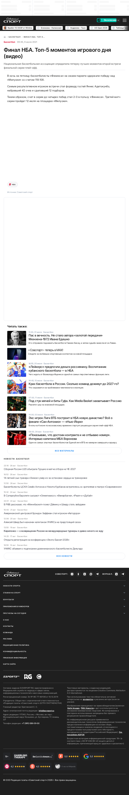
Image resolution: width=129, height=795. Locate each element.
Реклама (7, 639)
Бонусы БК (8, 599)
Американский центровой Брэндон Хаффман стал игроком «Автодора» (42, 513)
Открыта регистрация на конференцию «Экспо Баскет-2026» (36, 539)
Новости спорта (11, 586)
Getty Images (73, 708)
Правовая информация (15, 658)
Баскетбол (9, 42)
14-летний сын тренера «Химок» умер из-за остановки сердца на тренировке (45, 477)
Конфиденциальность (14, 651)
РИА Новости (87, 708)
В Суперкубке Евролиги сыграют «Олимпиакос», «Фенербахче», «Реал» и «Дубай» (48, 495)
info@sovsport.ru (46, 710)
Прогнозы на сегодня (14, 613)
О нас (6, 620)
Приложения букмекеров (16, 606)
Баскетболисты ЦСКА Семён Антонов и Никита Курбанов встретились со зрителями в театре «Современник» (63, 486)
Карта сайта (9, 664)
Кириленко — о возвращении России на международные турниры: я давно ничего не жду (53, 530)
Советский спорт (25, 192)
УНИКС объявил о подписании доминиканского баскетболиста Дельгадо (43, 548)
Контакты (8, 626)
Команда (8, 632)
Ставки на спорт (11, 593)
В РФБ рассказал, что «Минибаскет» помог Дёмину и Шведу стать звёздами (44, 504)
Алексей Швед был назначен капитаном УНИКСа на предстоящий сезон (42, 522)
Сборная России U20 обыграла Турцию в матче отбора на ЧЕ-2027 (40, 469)
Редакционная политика (16, 645)
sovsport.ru (88, 699)
